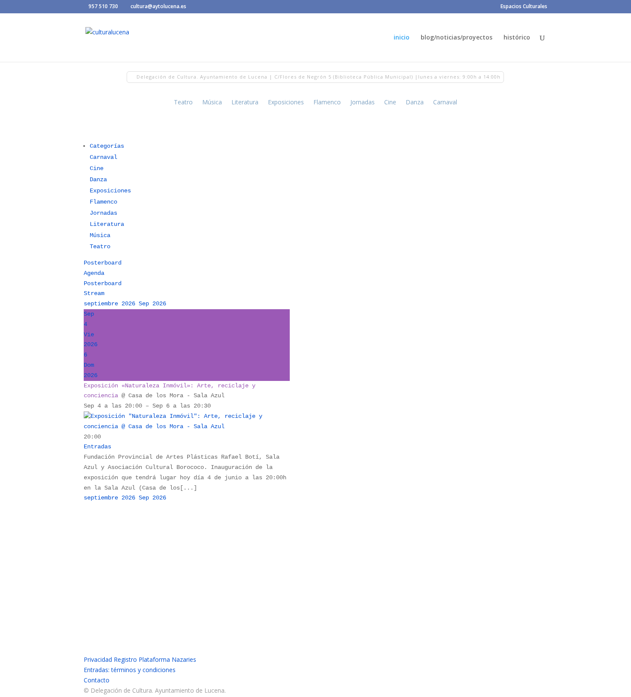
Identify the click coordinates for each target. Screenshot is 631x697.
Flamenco (327, 102)
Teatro (183, 102)
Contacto (96, 680)
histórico (517, 37)
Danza (415, 102)
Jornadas (362, 102)
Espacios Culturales (524, 7)
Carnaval (445, 102)
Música (212, 102)
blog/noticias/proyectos (456, 37)
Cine (390, 102)
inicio (402, 37)
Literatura (244, 102)
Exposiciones (286, 102)
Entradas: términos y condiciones (130, 670)
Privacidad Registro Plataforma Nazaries (140, 659)
